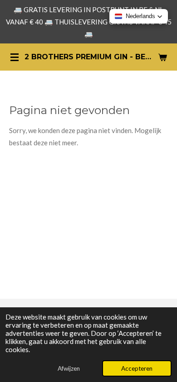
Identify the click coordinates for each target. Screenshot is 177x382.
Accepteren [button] (136, 368)
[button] (138, 16)
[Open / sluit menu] (15, 57)
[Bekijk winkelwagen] (162, 57)
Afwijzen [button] (69, 368)
